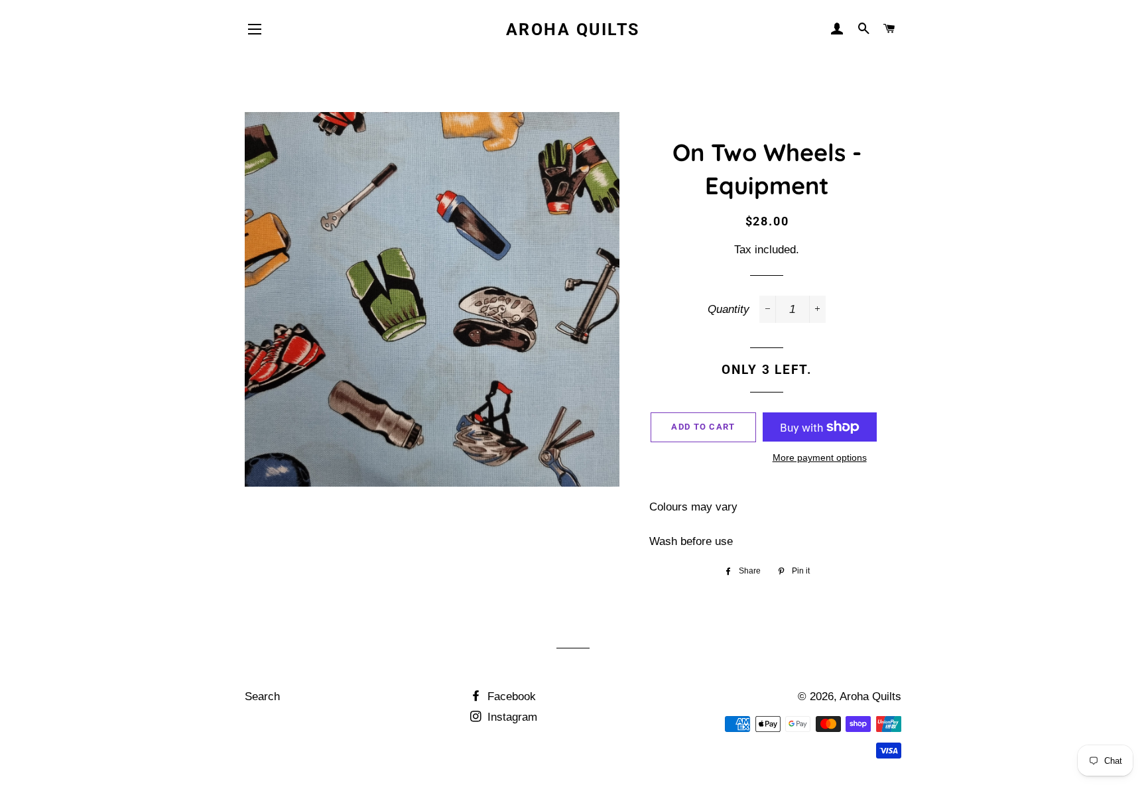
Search (262, 696)
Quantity (728, 309)
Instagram (510, 717)
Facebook (510, 696)
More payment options (820, 457)
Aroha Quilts (573, 29)
